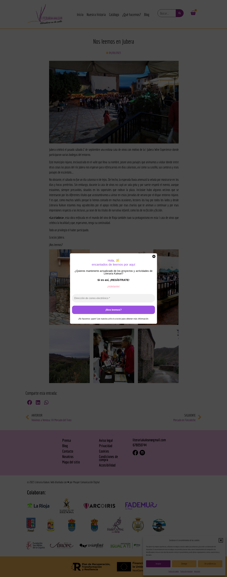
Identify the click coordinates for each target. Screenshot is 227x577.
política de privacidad (114, 319)
